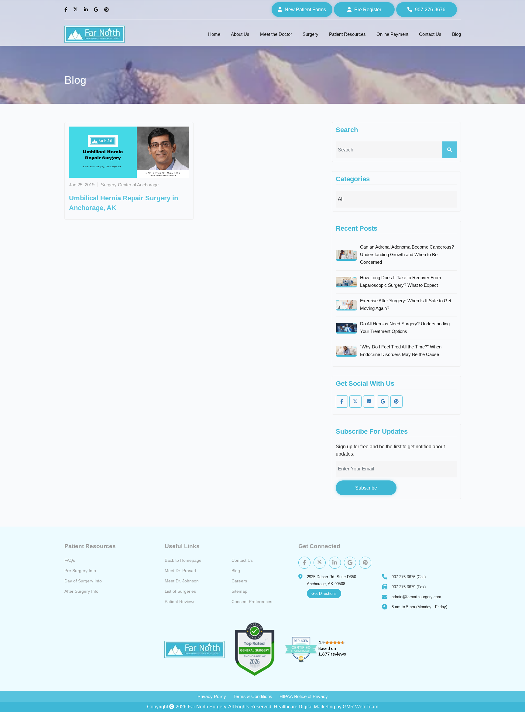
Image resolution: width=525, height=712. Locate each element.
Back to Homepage (183, 560)
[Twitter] (76, 10)
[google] (383, 401)
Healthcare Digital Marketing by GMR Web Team (326, 706)
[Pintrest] (365, 563)
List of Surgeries (180, 591)
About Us (240, 34)
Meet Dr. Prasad (180, 570)
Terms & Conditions (252, 696)
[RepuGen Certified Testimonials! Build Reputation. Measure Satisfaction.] (322, 649)
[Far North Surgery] (94, 34)
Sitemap (239, 591)
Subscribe (366, 487)
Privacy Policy (211, 696)
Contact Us (430, 34)
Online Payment (392, 34)
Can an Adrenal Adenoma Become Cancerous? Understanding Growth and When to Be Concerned (407, 254)
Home (214, 34)
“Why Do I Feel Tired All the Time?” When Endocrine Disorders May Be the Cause (400, 350)
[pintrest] (396, 401)
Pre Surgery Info (80, 570)
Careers (239, 580)
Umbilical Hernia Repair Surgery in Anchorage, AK (123, 203)
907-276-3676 (403, 577)
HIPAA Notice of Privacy (304, 696)
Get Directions (324, 593)
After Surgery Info (81, 591)
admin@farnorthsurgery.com (416, 597)
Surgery (310, 34)
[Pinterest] (107, 10)
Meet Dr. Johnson (182, 580)
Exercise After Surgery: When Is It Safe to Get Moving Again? (405, 304)
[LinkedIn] (86, 10)
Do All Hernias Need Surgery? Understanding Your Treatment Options (405, 327)
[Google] (97, 10)
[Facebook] (66, 10)
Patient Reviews (180, 601)
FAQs (69, 560)
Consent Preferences (252, 601)
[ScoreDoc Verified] (254, 649)
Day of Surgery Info (83, 580)
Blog (456, 34)
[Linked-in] (369, 401)
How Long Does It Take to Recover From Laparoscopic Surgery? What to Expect (400, 281)
